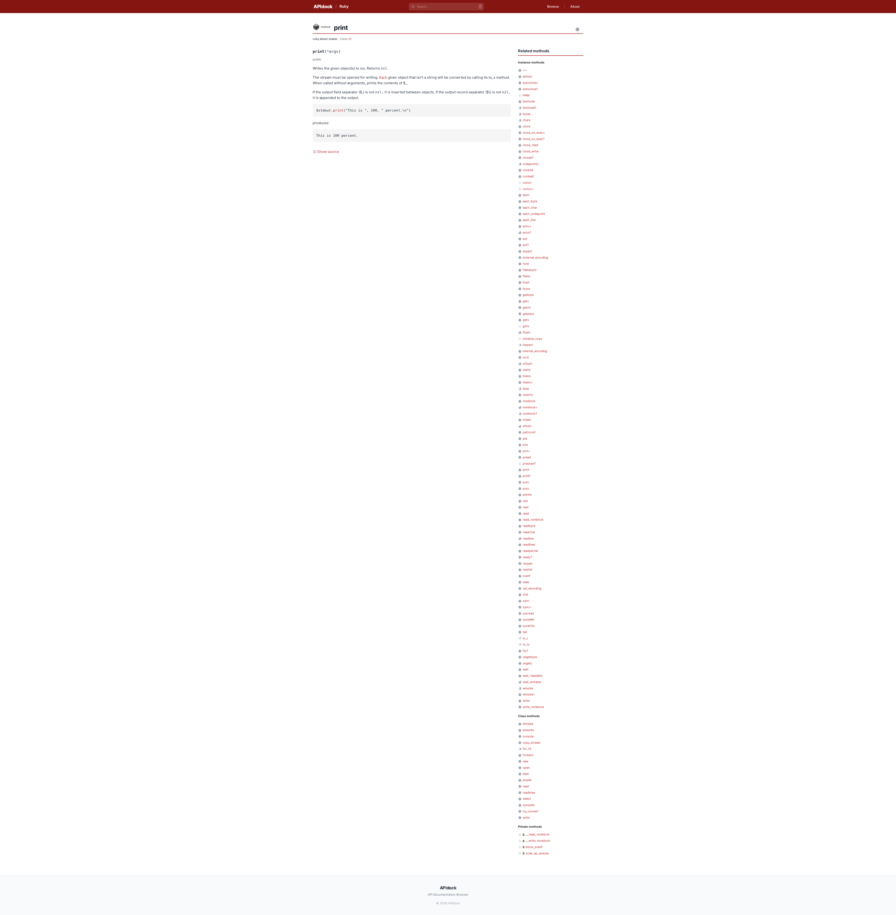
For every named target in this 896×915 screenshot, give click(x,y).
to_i (525, 638)
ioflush (527, 363)
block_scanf (534, 847)
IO (350, 39)
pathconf (529, 432)
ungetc (527, 663)
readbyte (529, 526)
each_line (529, 220)
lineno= (528, 382)
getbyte (528, 295)
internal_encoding (535, 351)
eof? (526, 245)
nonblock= (530, 407)
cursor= (528, 189)
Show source (328, 151)
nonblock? (530, 413)
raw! (526, 507)
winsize (528, 688)
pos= (526, 451)
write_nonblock (533, 707)
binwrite (528, 730)
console (528, 736)
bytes (527, 114)
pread (527, 457)
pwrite (527, 494)
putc (526, 482)
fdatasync (530, 270)
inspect (528, 345)
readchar (529, 532)
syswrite (529, 626)
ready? (527, 557)
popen (527, 780)
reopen (527, 563)
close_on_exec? (533, 139)
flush (526, 282)
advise (527, 76)
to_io (526, 644)
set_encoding (532, 588)
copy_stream (532, 742)
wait (525, 669)
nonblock (529, 401)
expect (527, 251)
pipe (526, 773)
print (338, 110)
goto (526, 326)
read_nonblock (533, 519)
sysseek (528, 619)
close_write (531, 151)
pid (525, 438)
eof (525, 239)
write (526, 700)
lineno (527, 376)
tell (525, 632)
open (526, 767)
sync (526, 601)
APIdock (323, 6)
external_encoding (535, 257)
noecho (528, 394)
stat (525, 594)
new (525, 761)
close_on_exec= (534, 132)
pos (525, 444)
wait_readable (532, 675)
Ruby (344, 6)
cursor (527, 182)
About (575, 6)
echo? (527, 232)
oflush (527, 426)
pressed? (529, 463)
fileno (526, 276)
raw (525, 501)
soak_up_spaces (537, 853)
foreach (528, 755)
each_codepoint (534, 214)
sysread (528, 613)
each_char (530, 207)
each (526, 195)
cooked (528, 170)
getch (527, 307)
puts (526, 488)
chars (527, 120)
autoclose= (530, 82)
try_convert (531, 811)
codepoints (531, 164)
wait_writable (532, 682)
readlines (529, 544)
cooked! (528, 176)
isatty (527, 370)
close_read (530, 145)
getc (526, 301)
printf (526, 476)
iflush (526, 332)
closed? (528, 157)
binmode (529, 101)
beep (526, 95)
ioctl (526, 357)
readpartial (530, 551)
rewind (527, 569)
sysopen (529, 805)
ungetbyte (530, 657)
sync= (527, 607)
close (526, 126)
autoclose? (530, 89)
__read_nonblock (538, 834)
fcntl (526, 264)
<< (524, 70)
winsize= (529, 694)
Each (383, 77)
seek (526, 582)
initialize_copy (532, 338)
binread (528, 724)
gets (526, 320)
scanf (526, 576)
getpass (528, 314)
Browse (553, 6)
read (526, 513)
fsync (526, 289)
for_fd (527, 748)
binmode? (529, 107)
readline (528, 538)
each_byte (530, 201)
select (527, 798)
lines (526, 388)
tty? (525, 650)
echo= (527, 226)
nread (527, 419)
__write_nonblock (538, 840)
